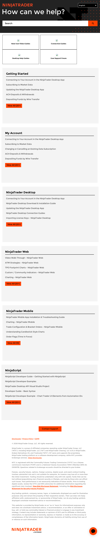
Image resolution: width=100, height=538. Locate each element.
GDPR (37, 439)
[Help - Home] (17, 5)
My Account (13, 133)
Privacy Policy (27, 439)
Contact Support (50, 429)
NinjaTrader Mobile (19, 311)
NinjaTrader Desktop (20, 192)
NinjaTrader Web (17, 251)
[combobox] (45, 23)
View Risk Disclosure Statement (45, 486)
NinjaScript (13, 370)
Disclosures (16, 439)
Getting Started (17, 73)
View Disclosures (35, 458)
